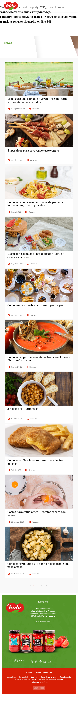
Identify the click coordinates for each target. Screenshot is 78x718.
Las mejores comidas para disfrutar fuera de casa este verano (35, 256)
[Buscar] (59, 6)
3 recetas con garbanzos (22, 409)
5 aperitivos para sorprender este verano (33, 151)
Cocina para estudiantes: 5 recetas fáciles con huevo (36, 514)
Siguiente (47, 585)
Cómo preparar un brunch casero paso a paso (36, 306)
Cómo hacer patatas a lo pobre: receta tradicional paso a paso (38, 566)
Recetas (35, 109)
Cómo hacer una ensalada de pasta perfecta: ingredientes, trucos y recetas (35, 204)
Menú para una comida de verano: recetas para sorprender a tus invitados (37, 101)
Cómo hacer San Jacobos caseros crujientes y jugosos (36, 462)
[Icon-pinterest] (40, 661)
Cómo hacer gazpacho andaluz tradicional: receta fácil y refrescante (38, 359)
